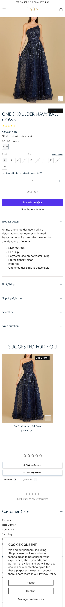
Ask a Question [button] (34, 472)
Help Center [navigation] (9, 524)
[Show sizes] (48, 418)
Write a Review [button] (33, 465)
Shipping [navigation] (7, 534)
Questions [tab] (27, 479)
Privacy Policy (47, 573)
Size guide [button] (57, 155)
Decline (30, 591)
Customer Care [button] (15, 511)
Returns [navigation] (6, 520)
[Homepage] (32, 10)
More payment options (32, 209)
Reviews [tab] (8, 479)
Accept (31, 582)
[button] (4, 10)
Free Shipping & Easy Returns (32, 2)
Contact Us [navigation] (8, 529)
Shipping (6, 136)
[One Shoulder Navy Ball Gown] (27, 388)
